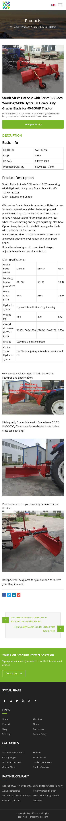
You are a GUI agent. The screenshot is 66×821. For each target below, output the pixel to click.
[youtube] (23, 701)
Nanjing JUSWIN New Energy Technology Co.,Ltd (16, 786)
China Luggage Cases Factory (47, 785)
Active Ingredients (11, 790)
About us (37, 719)
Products (25, 26)
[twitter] (17, 701)
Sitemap (6, 734)
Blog (4, 729)
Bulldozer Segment (11, 762)
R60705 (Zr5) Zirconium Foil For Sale (16, 796)
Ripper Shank (39, 757)
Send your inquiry (33, 124)
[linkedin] (10, 701)
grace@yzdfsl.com (39, 816)
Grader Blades (40, 26)
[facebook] (4, 701)
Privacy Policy (40, 734)
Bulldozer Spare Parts (13, 752)
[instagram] (29, 701)
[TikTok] (35, 701)
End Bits (37, 752)
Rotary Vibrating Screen (44, 790)
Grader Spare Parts (42, 762)
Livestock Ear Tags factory (46, 795)
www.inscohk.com (11, 800)
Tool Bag (37, 800)
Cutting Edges (9, 757)
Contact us (12, 673)
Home (16, 26)
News (36, 724)
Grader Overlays (41, 767)
